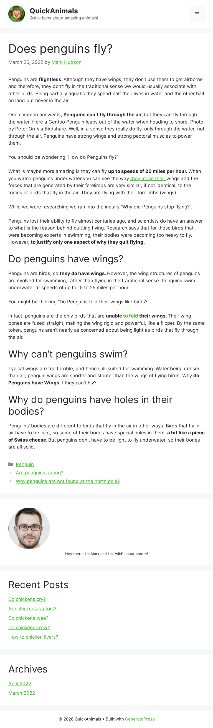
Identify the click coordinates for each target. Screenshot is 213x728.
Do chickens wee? (28, 618)
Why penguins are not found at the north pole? (68, 481)
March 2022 (21, 693)
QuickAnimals (54, 11)
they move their (148, 178)
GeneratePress (140, 719)
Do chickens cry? (27, 599)
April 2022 (19, 683)
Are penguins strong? (39, 472)
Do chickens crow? (29, 627)
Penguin (25, 464)
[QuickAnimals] (16, 13)
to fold (130, 316)
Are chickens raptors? (32, 608)
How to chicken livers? (33, 637)
